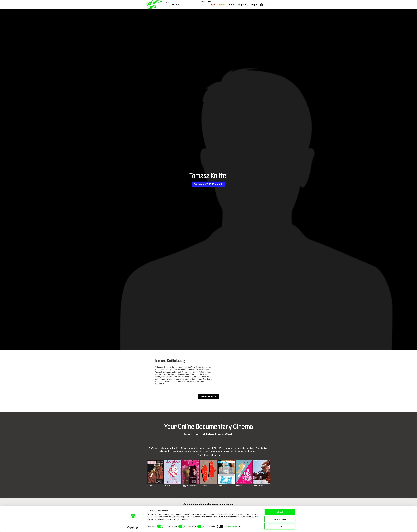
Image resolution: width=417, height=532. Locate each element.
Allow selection (280, 519)
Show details (232, 526)
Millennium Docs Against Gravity (189, 485)
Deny (280, 526)
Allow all (280, 512)
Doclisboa (167, 485)
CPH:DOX (150, 485)
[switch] (181, 526)
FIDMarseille (221, 485)
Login (254, 4)
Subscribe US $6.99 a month (208, 184)
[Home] (154, 4)
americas (203, 1)
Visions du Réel (258, 485)
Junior (222, 4)
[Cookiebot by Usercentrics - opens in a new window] (133, 527)
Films (231, 4)
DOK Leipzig (204, 485)
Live (213, 4)
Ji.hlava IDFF (239, 485)
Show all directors (208, 396)
